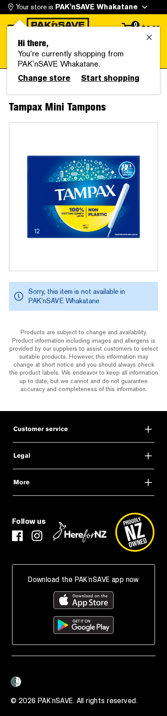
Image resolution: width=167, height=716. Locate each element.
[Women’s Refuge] (16, 681)
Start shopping (110, 78)
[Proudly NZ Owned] (135, 532)
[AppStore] (83, 600)
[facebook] (17, 535)
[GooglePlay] (83, 625)
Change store (44, 78)
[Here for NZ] (79, 532)
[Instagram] (37, 535)
